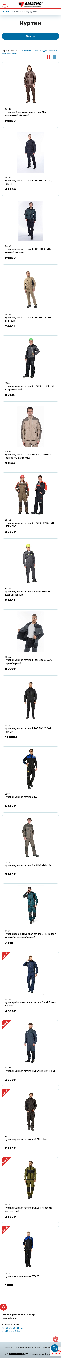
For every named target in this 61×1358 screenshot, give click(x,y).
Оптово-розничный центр (18, 1316)
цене (35, 50)
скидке (43, 50)
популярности (9, 53)
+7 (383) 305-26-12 (12, 1327)
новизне (53, 50)
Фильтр (30, 36)
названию (26, 50)
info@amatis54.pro (12, 1331)
